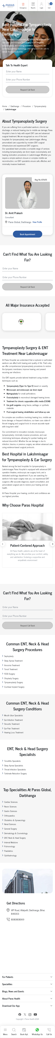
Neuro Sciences (10, 806)
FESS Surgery (9, 673)
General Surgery (10, 828)
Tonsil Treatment (10, 669)
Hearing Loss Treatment (13, 732)
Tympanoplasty (40, 106)
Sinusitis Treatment (12, 723)
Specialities (7, 984)
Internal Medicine (11, 842)
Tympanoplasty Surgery (13, 682)
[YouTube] (35, 1015)
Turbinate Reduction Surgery (15, 773)
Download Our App (11, 1006)
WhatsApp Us (37, 1034)
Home (4, 106)
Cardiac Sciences (11, 801)
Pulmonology (9, 846)
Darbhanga (15, 106)
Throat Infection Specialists (15, 769)
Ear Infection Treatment (13, 719)
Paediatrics (8, 850)
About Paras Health (11, 998)
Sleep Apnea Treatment (13, 660)
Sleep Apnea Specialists (13, 765)
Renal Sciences (10, 824)
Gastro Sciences (10, 810)
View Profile (37, 221)
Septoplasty (8, 656)
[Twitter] (25, 1014)
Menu (5, 1034)
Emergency (23, 7)
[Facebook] (20, 1015)
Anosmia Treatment (12, 665)
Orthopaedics (9, 815)
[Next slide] (52, 544)
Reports (33, 7)
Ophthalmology (10, 855)
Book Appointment (27, 234)
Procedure (27, 106)
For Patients (7, 977)
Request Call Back (27, 89)
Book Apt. (24, 1034)
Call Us (49, 1034)
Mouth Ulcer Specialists (13, 715)
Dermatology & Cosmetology (16, 833)
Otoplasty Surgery (11, 678)
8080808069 (17, 919)
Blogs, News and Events (13, 991)
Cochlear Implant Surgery (14, 686)
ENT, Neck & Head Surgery (15, 837)
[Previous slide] (2, 544)
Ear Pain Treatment (11, 728)
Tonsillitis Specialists (12, 760)
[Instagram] (30, 1015)
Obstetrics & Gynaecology (14, 820)
